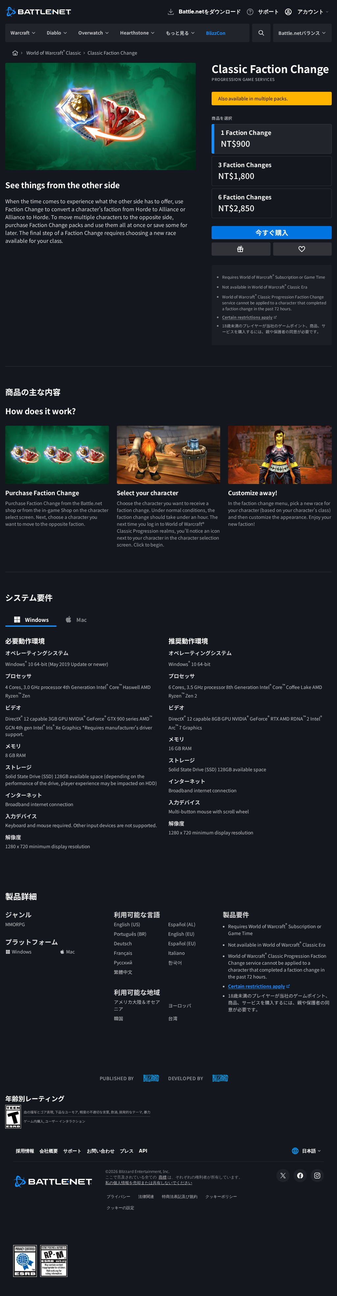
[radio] (272, 139)
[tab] (31, 619)
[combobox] (255, 33)
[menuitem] (23, 33)
